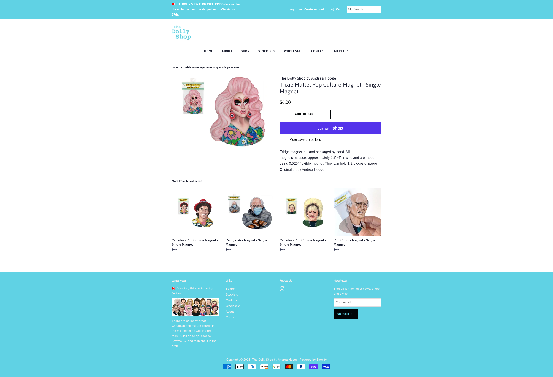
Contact (318, 51)
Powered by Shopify (313, 359)
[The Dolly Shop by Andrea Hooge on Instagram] (282, 289)
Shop (245, 51)
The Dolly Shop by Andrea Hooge (275, 359)
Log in (293, 9)
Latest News (179, 280)
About (227, 51)
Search (230, 288)
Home (208, 51)
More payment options (305, 139)
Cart (339, 9)
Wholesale (293, 51)
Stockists (266, 51)
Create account (314, 9)
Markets (341, 51)
